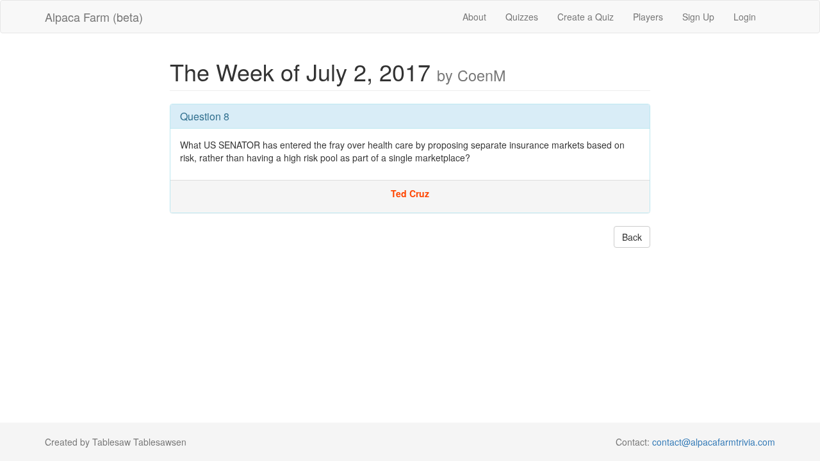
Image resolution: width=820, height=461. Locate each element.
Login (745, 16)
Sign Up (698, 16)
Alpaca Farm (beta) (94, 16)
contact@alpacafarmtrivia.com (713, 441)
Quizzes (521, 16)
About (474, 16)
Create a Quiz (585, 16)
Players (648, 16)
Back (632, 236)
